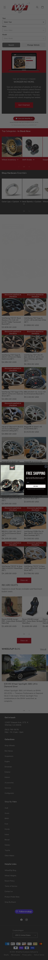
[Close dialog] (46, 466)
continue (35, 486)
